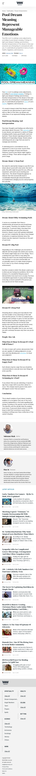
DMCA (3, 773)
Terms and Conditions (7, 768)
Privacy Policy (5, 766)
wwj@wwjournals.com (7, 764)
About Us (4, 771)
